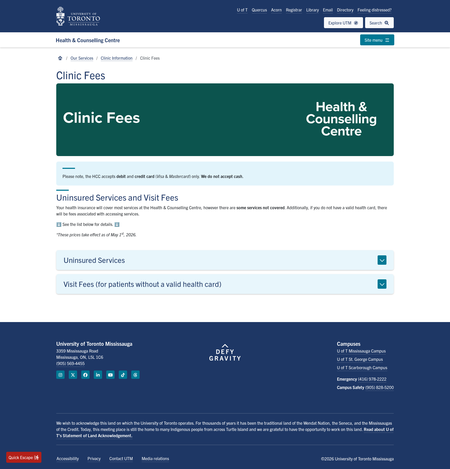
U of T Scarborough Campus (362, 367)
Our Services (82, 57)
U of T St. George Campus (360, 359)
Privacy (94, 458)
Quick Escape (21, 457)
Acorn (276, 9)
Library (312, 9)
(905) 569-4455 (70, 363)
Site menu (374, 39)
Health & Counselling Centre (88, 40)
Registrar (294, 9)
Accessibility (68, 458)
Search (376, 22)
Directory (345, 9)
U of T (242, 9)
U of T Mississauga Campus (361, 350)
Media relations (155, 458)
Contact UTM (121, 458)
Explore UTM (340, 22)
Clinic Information (117, 57)
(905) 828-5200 (379, 387)
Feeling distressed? (375, 9)
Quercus (259, 9)
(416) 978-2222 (372, 378)
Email (328, 9)
